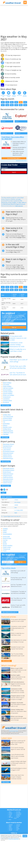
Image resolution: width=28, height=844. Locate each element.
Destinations (19, 95)
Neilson (5, 425)
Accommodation (7, 534)
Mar (12, 102)
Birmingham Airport (8, 451)
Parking (10, 828)
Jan (3, 102)
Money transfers (7, 545)
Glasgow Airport (7, 456)
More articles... (7, 661)
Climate (10, 830)
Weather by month (8, 96)
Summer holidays (8, 391)
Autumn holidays (7, 393)
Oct (16, 105)
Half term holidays (8, 388)
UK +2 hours (17, 502)
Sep (12, 105)
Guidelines (18, 814)
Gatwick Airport (7, 455)
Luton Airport (7, 449)
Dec (25, 105)
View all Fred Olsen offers (21, 160)
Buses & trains (7, 538)
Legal (10, 816)
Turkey (17, 828)
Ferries (5, 543)
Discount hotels (7, 420)
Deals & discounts (25, 96)
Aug (7, 105)
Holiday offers (7, 415)
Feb (7, 102)
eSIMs (4, 542)
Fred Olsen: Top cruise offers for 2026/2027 (13, 138)
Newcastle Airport (8, 458)
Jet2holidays (6, 423)
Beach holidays (7, 383)
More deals (5, 437)
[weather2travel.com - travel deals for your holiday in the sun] (11, 3)
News (10, 819)
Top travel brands (8, 416)
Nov (21, 105)
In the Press (16, 818)
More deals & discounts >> (10, 612)
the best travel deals (13, 730)
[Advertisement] (14, 20)
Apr (16, 102)
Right (15, 512)
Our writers (18, 813)
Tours (4, 551)
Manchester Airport (8, 444)
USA (17, 830)
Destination (4, 167)
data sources (19, 206)
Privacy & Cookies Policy (14, 839)
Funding (18, 816)
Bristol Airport (7, 448)
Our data (18, 812)
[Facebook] (2, 490)
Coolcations (6, 399)
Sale (6, 148)
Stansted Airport (7, 446)
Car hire (5, 540)
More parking (6, 461)
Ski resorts (6, 402)
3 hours (16, 499)
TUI (4, 422)
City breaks (6, 384)
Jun (25, 102)
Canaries (18, 824)
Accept (25, 836)
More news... (6, 782)
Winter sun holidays (8, 395)
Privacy (10, 814)
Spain (17, 827)
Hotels (5, 532)
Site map (11, 817)
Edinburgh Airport (8, 453)
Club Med (5, 434)
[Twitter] (4, 490)
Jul (3, 105)
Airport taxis (6, 536)
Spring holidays (7, 390)
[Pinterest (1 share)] (7, 490)
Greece (18, 826)
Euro (15, 507)
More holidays (6, 405)
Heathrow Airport (8, 477)
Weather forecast (14, 96)
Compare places (7, 400)
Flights (5, 530)
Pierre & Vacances (8, 431)
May (21, 102)
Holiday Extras (7, 429)
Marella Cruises (7, 427)
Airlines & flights (7, 418)
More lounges (6, 485)
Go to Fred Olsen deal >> (14, 158)
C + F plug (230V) (18, 510)
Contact (10, 813)
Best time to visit (3, 96)
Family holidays (7, 386)
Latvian (16, 505)
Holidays (5, 528)
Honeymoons (6, 397)
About (10, 812)
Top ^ (3, 492)
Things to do (6, 549)
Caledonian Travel (8, 432)
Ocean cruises (7, 547)
